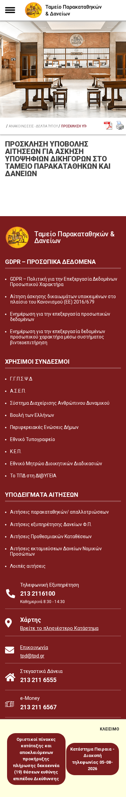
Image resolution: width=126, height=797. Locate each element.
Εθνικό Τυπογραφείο (32, 439)
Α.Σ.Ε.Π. (18, 391)
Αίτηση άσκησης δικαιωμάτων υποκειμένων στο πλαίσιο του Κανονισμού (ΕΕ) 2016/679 (63, 299)
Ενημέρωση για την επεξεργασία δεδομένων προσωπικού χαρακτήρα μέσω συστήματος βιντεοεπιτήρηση (57, 337)
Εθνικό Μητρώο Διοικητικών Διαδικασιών (56, 463)
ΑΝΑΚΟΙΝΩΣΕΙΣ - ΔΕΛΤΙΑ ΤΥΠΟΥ (33, 126)
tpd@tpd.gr (32, 656)
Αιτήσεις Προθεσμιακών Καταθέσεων (51, 536)
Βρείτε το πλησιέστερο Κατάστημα (59, 628)
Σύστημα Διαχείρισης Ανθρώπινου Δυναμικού (60, 403)
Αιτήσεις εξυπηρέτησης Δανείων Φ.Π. (51, 524)
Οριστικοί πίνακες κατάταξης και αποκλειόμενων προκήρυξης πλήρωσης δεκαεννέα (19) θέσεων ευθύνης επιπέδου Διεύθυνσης (36, 759)
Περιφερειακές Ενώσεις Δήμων (44, 427)
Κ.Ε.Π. (16, 451)
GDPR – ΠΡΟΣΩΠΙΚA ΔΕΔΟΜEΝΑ (50, 261)
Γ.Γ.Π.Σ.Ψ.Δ (21, 379)
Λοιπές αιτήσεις (28, 566)
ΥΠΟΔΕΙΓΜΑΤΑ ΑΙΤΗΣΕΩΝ (41, 494)
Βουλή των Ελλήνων (32, 415)
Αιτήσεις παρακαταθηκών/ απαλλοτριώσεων (59, 512)
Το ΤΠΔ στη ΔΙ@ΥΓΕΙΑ (33, 475)
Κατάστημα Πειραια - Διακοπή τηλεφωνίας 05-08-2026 (92, 759)
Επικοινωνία (34, 647)
